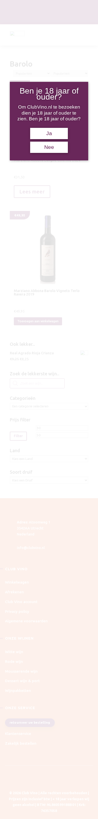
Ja (49, 133)
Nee (49, 147)
